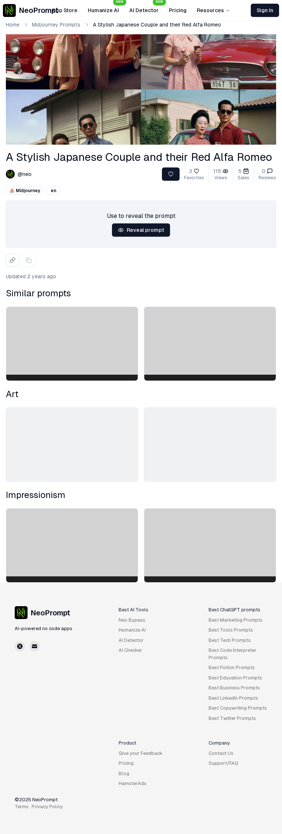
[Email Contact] (34, 646)
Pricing (178, 10)
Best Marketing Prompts (236, 620)
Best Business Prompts (234, 687)
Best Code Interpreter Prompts (232, 653)
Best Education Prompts (235, 678)
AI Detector (146, 8)
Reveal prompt (145, 230)
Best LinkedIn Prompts (233, 698)
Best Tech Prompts (230, 640)
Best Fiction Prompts (232, 667)
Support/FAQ (223, 763)
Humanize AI (105, 8)
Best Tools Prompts (231, 630)
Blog (124, 773)
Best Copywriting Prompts (238, 708)
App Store (64, 10)
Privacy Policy (47, 806)
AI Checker (130, 650)
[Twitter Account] (20, 646)
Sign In (265, 10)
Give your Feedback (141, 753)
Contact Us (221, 753)
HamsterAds (133, 783)
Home (12, 25)
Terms (22, 806)
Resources (210, 10)
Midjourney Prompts (56, 25)
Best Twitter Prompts (232, 718)
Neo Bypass (132, 620)
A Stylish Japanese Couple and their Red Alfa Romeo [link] (157, 25)
